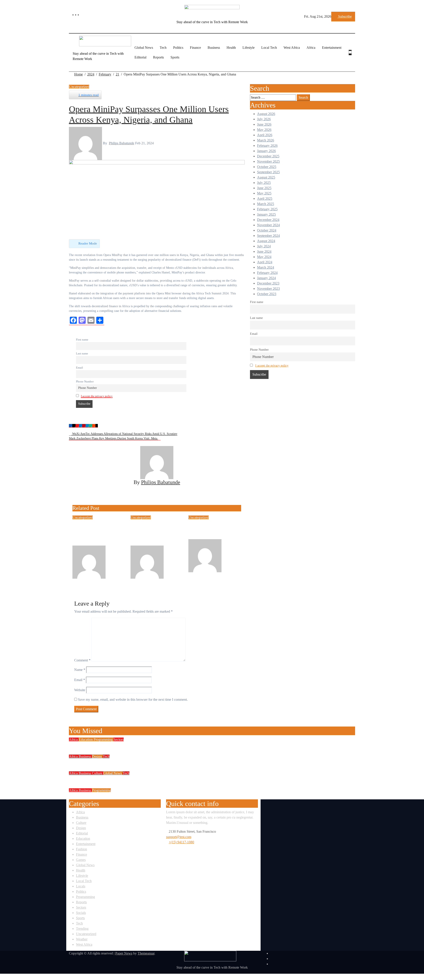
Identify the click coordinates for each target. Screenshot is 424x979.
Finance (195, 47)
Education (86, 739)
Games (81, 860)
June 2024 (264, 251)
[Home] (71, 52)
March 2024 (265, 267)
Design (97, 756)
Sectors (119, 739)
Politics (178, 47)
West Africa (292, 47)
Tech (163, 47)
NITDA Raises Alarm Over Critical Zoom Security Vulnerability (138, 779)
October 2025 (266, 167)
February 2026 (267, 145)
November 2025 (268, 161)
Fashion (81, 849)
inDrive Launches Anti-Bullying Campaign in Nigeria (213, 529)
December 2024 (268, 220)
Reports (158, 57)
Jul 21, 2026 (97, 581)
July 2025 (264, 183)
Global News (143, 47)
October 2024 (266, 230)
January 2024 (266, 278)
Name (79, 670)
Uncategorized (79, 86)
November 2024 (268, 225)
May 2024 (264, 257)
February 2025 (267, 209)
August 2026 (266, 114)
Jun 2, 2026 (212, 575)
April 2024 (264, 262)
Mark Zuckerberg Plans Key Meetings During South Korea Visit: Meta (113, 438)
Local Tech (269, 47)
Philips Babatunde (121, 143)
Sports (174, 57)
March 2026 (265, 140)
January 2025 (266, 214)
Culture (97, 773)
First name (82, 339)
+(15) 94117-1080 (181, 842)
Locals (80, 886)
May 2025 (264, 193)
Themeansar (146, 953)
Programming (104, 739)
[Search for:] (273, 97)
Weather (81, 939)
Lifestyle (248, 47)
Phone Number (85, 381)
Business (214, 47)
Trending (82, 928)
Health (231, 47)
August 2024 (266, 241)
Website (79, 690)
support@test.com (178, 837)
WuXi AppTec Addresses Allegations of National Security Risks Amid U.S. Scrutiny (124, 433)
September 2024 (268, 235)
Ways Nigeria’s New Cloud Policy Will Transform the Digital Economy (146, 745)
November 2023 (268, 288)
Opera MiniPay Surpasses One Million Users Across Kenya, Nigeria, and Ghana (149, 109)
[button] (351, 57)
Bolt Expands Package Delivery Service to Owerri (122, 762)
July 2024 (264, 246)
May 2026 (264, 130)
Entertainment (331, 47)
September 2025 (268, 172)
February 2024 (267, 273)
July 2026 (264, 119)
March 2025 (265, 204)
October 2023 (266, 294)
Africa (311, 47)
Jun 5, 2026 (154, 581)
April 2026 (264, 135)
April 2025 (264, 198)
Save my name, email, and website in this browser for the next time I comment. (133, 699)
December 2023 (268, 283)
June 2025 (264, 188)
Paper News (123, 953)
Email (79, 367)
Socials (81, 913)
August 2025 (266, 177)
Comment (82, 660)
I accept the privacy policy (97, 396)
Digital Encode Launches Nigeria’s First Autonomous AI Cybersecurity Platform (155, 796)
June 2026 (264, 124)
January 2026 (266, 151)
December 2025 (268, 156)
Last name (82, 353)
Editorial (140, 57)
